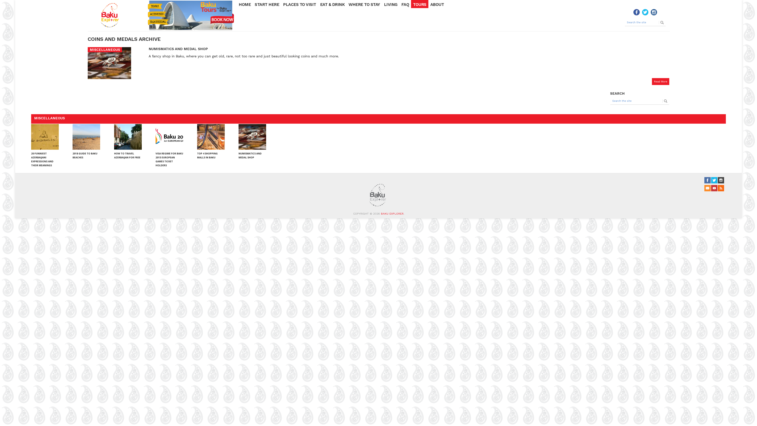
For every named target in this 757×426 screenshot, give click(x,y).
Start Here (267, 4)
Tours (419, 4)
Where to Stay (364, 4)
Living (390, 4)
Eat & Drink (332, 4)
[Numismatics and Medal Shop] (252, 137)
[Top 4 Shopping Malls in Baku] (211, 137)
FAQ (405, 4)
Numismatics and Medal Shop (178, 49)
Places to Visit (299, 4)
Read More (660, 81)
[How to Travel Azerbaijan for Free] (128, 137)
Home (245, 4)
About (437, 4)
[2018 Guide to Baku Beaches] (86, 137)
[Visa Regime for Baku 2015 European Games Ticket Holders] (169, 137)
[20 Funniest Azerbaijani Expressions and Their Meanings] (45, 137)
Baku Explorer (392, 213)
